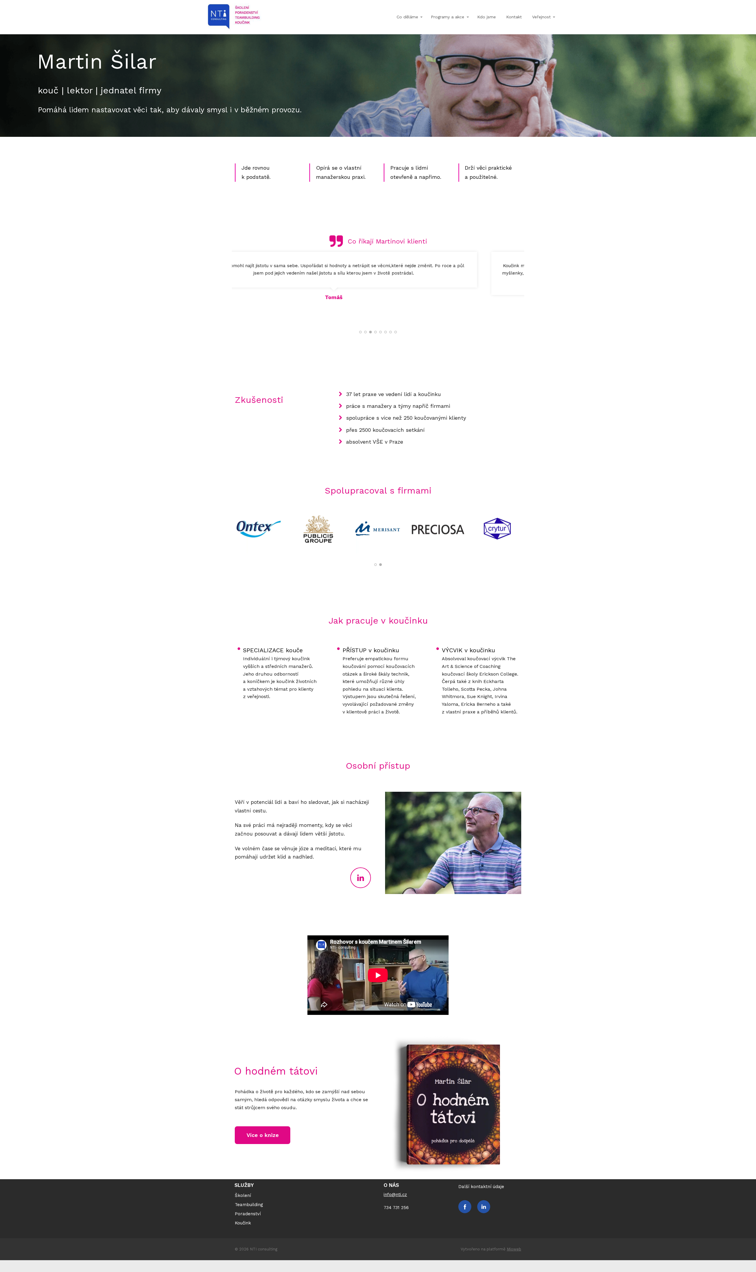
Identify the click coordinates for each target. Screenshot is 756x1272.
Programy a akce (447, 16)
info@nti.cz (395, 1194)
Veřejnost (541, 16)
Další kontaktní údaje (481, 1186)
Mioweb (514, 1249)
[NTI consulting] (234, 17)
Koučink (243, 1223)
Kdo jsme (486, 16)
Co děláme (407, 16)
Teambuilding (249, 1204)
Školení (243, 1195)
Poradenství (248, 1213)
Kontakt (514, 16)
